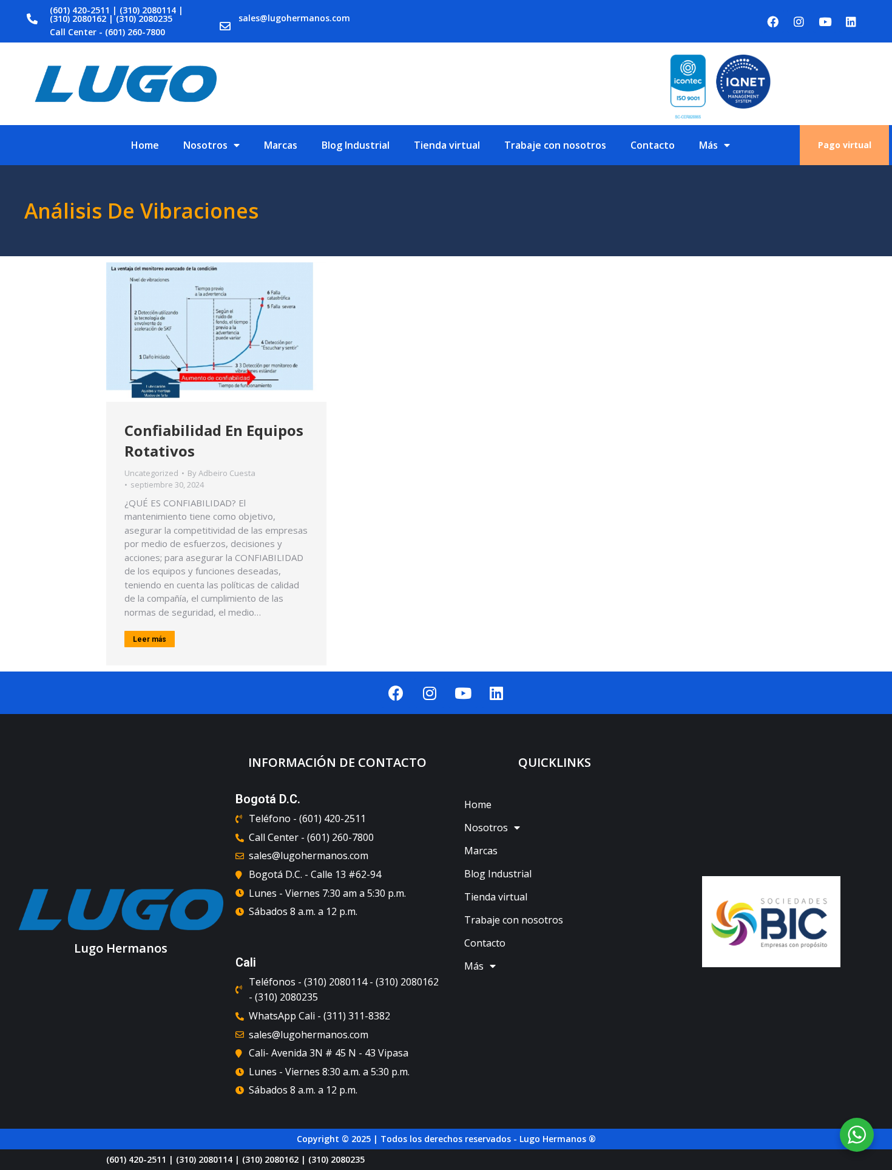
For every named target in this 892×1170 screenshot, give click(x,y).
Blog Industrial (356, 145)
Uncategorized (151, 473)
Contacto (652, 145)
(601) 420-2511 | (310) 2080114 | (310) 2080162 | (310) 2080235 (116, 14)
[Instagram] (798, 21)
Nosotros (205, 145)
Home (145, 145)
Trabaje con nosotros (555, 145)
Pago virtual (844, 145)
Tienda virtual (447, 145)
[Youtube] (824, 21)
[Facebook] (772, 21)
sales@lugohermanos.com (294, 18)
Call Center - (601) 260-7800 (107, 32)
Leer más (149, 639)
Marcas (280, 145)
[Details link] (216, 332)
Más (708, 145)
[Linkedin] (850, 21)
